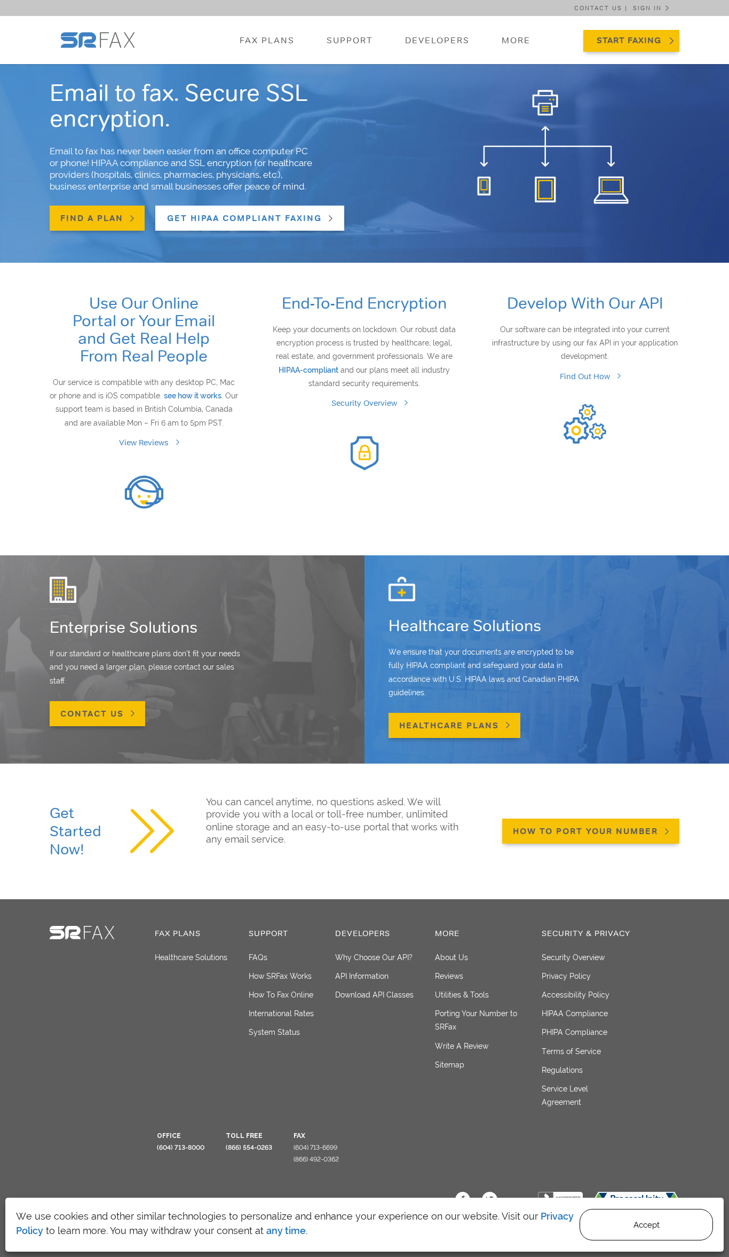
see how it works (192, 395)
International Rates (281, 1013)
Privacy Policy (566, 976)
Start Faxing (629, 40)
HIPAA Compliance (575, 1013)
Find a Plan (91, 218)
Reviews (449, 976)
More (516, 40)
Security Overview (364, 403)
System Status (274, 1032)
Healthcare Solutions (191, 957)
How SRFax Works (280, 976)
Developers (437, 40)
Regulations (562, 1070)
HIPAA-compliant (308, 370)
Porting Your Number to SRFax (476, 1020)
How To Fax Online (281, 995)
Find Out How (585, 376)
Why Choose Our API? (374, 957)
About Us (451, 957)
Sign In (647, 8)
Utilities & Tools (462, 995)
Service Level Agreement (565, 1095)
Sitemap (449, 1064)
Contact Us (92, 713)
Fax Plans (267, 40)
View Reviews (144, 442)
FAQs (258, 957)
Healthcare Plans (449, 725)
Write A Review (461, 1046)
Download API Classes (374, 995)
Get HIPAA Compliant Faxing (244, 218)
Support (350, 40)
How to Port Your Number (585, 831)
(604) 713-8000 (180, 1147)
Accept (646, 1225)
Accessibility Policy (575, 995)
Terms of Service (571, 1051)
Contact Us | (601, 8)
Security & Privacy (586, 933)
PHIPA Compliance (574, 1032)
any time (286, 1230)
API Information (362, 976)
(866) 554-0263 (249, 1147)
